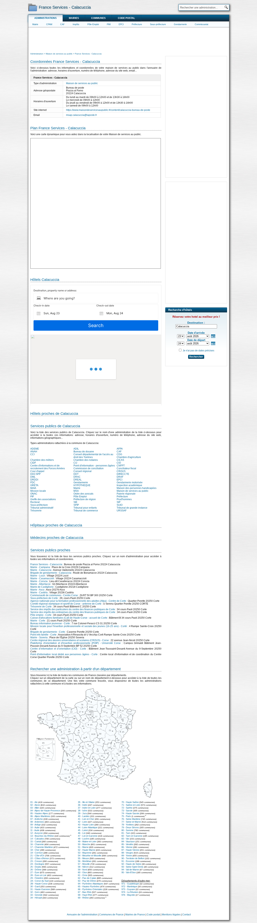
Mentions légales (171, 914)
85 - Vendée (127, 844)
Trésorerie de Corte (41, 606)
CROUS (121, 471)
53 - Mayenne (84, 853)
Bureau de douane (83, 451)
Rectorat (35, 502)
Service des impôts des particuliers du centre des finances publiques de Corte (72, 609)
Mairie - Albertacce (40, 584)
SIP (118, 502)
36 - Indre (82, 805)
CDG (119, 454)
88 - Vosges (127, 853)
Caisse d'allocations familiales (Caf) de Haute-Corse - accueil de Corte (68, 617)
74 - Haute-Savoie (130, 813)
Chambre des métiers (42, 460)
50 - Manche (84, 844)
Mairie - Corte (37, 620)
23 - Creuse (36, 861)
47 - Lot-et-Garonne (87, 836)
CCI (32, 454)
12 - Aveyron (36, 833)
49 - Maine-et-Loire (87, 841)
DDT (76, 474)
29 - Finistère (36, 878)
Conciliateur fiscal (126, 468)
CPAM (49, 24)
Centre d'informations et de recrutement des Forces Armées (47, 467)
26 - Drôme (35, 869)
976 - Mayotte (128, 895)
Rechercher (196, 356)
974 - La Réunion (129, 892)
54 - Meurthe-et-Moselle (89, 855)
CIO (119, 462)
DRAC (77, 476)
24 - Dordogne (37, 864)
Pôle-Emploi (93, 24)
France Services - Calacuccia (46, 564)
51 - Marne (83, 847)
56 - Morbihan (84, 861)
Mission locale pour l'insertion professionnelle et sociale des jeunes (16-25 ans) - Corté (78, 626)
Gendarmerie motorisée (130, 482)
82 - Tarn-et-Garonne (131, 836)
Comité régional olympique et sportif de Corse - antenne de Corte (65, 603)
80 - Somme (127, 830)
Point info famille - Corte (43, 634)
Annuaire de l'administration (82, 914)
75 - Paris (126, 816)
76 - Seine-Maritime (130, 819)
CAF (62, 24)
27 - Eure (34, 872)
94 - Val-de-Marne (130, 869)
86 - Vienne (127, 847)
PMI (109, 24)
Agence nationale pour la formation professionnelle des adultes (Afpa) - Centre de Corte (78, 601)
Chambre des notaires (85, 460)
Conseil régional (82, 471)
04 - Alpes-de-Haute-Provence (45, 810)
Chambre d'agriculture (129, 457)
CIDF (33, 462)
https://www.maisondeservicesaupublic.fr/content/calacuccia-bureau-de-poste (108, 110)
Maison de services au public (82, 83)
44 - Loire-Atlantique (87, 827)
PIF (32, 496)
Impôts (76, 24)
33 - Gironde (36, 895)
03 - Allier (34, 808)
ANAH (33, 451)
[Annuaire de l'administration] (32, 7)
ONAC (33, 493)
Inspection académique (129, 485)
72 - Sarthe (126, 808)
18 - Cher (35, 850)
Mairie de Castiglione (42, 586)
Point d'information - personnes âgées (94, 465)
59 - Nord (82, 869)
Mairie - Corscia (39, 581)
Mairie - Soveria (39, 637)
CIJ (75, 462)
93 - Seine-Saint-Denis (132, 867)
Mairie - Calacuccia (40, 570)
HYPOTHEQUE (81, 485)
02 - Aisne (35, 805)
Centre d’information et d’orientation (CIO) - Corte (58, 648)
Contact (186, 914)
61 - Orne (82, 875)
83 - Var (125, 838)
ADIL (76, 448)
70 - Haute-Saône (130, 802)
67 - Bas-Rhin (84, 892)
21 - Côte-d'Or (37, 855)
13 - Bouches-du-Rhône (42, 836)
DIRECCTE (123, 474)
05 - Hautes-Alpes (39, 813)
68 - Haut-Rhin (85, 895)
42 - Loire (82, 822)
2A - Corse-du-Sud (39, 881)
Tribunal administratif (41, 507)
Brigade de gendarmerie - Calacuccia (50, 572)
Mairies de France (135, 914)
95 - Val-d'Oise (128, 872)
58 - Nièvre (83, 867)
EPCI (121, 24)
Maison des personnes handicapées (136, 488)
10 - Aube (35, 827)
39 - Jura (82, 813)
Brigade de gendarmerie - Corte (47, 631)
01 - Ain (34, 802)
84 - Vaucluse (128, 841)
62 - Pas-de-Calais (87, 878)
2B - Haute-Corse (39, 883)
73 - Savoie (127, 810)
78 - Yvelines (127, 824)
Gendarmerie (180, 24)
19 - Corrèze (36, 853)
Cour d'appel (37, 471)
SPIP (76, 505)
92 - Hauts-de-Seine (131, 864)
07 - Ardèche (36, 819)
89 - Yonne (126, 855)
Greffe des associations (43, 499)
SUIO (119, 505)
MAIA (33, 488)
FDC (32, 482)
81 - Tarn (125, 833)
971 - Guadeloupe (130, 883)
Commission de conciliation (88, 468)
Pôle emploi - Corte (40, 615)
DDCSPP (35, 474)
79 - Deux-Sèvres (130, 827)
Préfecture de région (84, 499)
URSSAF (121, 510)
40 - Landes (84, 816)
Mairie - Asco (37, 589)
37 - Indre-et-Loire (87, 808)
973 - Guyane (128, 889)
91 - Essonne (128, 861)
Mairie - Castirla (39, 592)
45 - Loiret (83, 830)
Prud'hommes (124, 499)
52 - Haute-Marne (86, 850)
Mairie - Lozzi (37, 575)
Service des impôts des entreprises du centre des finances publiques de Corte (72, 612)
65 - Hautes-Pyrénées (89, 886)
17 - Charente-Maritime (41, 847)
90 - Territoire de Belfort (132, 858)
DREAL (77, 479)
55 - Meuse (83, 858)
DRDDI (34, 479)
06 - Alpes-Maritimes (40, 816)
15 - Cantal (35, 841)
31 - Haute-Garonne (40, 889)
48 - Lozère (83, 838)
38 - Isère (82, 810)
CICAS (120, 460)
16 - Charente (37, 844)
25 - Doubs (35, 867)
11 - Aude (34, 830)
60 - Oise (82, 872)
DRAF (120, 476)
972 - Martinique (129, 886)
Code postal (126, 18)
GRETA (34, 485)
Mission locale (38, 491)
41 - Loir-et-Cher (86, 819)
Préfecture (137, 24)
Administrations (45, 18)
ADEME (34, 448)
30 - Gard (35, 886)
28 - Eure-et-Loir (38, 875)
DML (33, 476)
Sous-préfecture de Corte (44, 598)
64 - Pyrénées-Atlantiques (90, 883)
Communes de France (111, 914)
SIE (75, 502)
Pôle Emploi (80, 496)
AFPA (120, 448)
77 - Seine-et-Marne (131, 822)
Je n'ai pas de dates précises (198, 350)
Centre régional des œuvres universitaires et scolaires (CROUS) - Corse (69, 640)
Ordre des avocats (83, 493)
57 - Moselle (84, 864)
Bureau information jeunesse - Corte (50, 623)
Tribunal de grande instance (132, 507)
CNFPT (121, 465)
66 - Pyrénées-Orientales (90, 889)
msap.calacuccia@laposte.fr (81, 115)
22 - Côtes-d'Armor (39, 858)
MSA (76, 491)
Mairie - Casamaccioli (42, 578)
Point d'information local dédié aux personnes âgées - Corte (64, 654)
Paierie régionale (126, 493)
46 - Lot (81, 833)
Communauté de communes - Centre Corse (54, 595)
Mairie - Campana (40, 567)
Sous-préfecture (158, 24)
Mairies (74, 18)
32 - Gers (35, 892)
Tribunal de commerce (85, 510)
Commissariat (201, 24)
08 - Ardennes (37, 822)
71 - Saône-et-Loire (130, 805)
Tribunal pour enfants (85, 507)
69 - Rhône (83, 897)
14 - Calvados (37, 838)
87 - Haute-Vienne (130, 850)
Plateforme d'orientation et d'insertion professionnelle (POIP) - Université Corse (75, 643)
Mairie (35, 24)
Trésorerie (36, 510)
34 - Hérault (36, 897)
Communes (98, 18)
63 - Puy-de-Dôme (87, 881)
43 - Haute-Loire (86, 824)
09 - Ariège (35, 824)
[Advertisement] (128, 39)
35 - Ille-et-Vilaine (86, 802)
